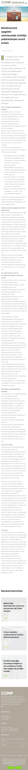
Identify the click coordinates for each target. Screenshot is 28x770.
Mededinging (4, 716)
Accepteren (11, 767)
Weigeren (18, 767)
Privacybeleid (12, 755)
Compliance (4, 719)
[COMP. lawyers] (12, 3)
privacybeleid (8, 762)
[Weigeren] (26, 763)
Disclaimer (4, 755)
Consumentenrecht (6, 717)
